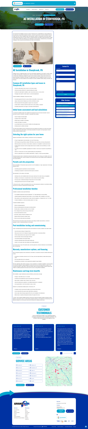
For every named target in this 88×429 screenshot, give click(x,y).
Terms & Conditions (60, 426)
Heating (15, 411)
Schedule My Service (60, 9)
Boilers (15, 415)
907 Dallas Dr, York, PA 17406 (61, 403)
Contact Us (27, 419)
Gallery (26, 415)
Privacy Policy (54, 426)
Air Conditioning (39, 15)
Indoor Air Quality (16, 412)
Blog (25, 409)
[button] (28, 9)
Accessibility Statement (68, 426)
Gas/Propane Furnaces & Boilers (19, 417)
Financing (26, 413)
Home (33, 15)
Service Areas (27, 412)
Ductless (15, 413)
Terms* (62, 91)
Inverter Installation (17, 416)
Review (26, 416)
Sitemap (74, 426)
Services (26, 411)
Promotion (26, 417)
